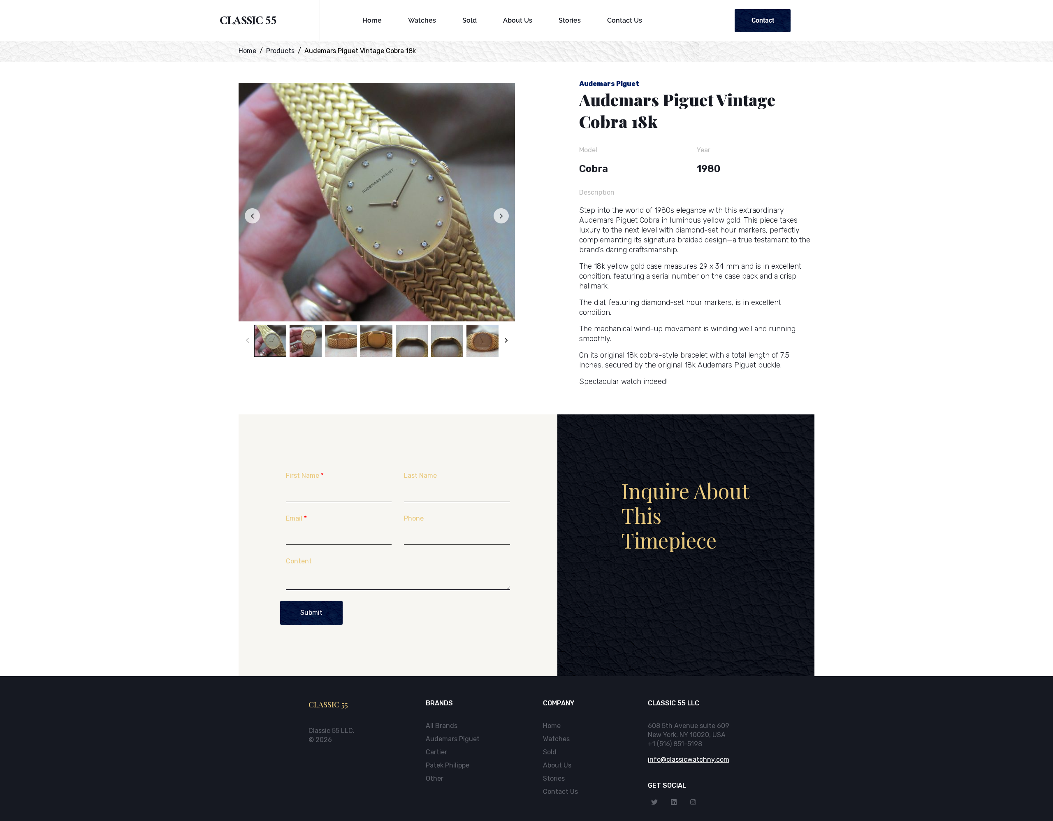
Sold (469, 20)
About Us (517, 20)
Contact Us (624, 20)
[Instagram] (693, 802)
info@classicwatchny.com (688, 759)
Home (372, 20)
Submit (311, 612)
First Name (305, 475)
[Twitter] (654, 802)
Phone (414, 518)
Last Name (420, 475)
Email (296, 518)
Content (299, 561)
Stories (570, 20)
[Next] (506, 341)
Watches (422, 20)
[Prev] (247, 341)
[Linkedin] (673, 802)
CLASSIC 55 (248, 22)
